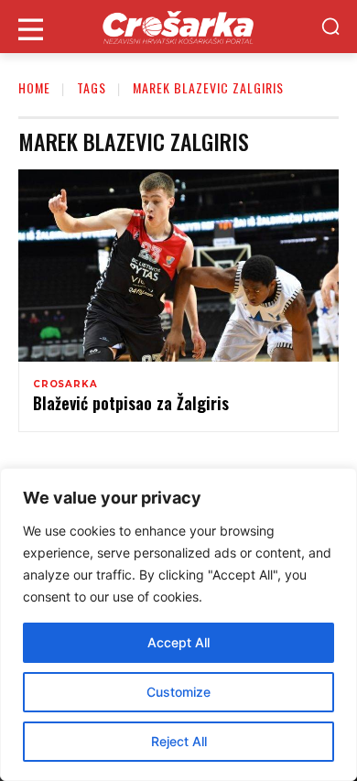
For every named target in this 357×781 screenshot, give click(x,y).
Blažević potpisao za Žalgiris (131, 403)
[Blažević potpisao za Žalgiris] (178, 265)
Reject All (179, 741)
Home (34, 87)
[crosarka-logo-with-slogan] (178, 27)
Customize (178, 692)
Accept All (178, 642)
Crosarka (65, 384)
